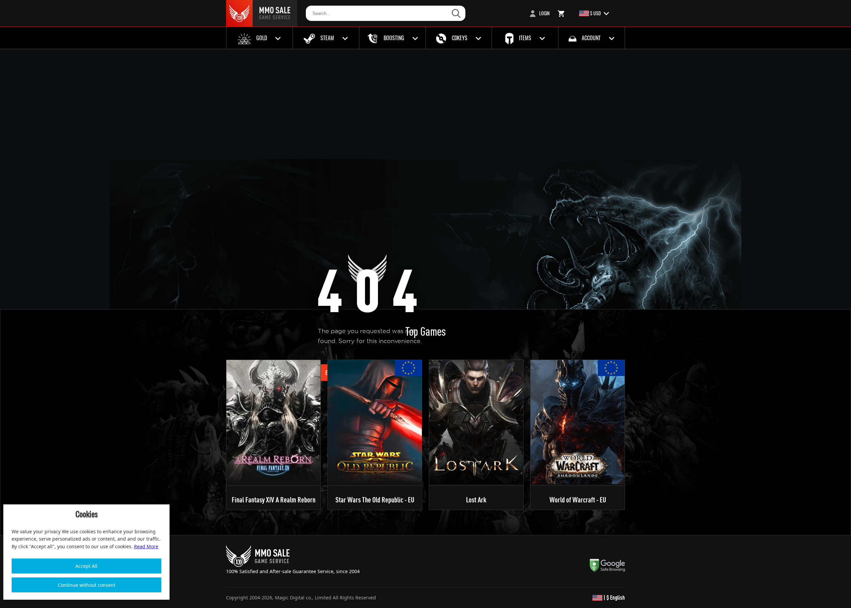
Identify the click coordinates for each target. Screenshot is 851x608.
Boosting (394, 38)
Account (591, 38)
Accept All (86, 566)
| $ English (613, 597)
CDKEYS (459, 38)
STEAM (327, 38)
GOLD (261, 38)
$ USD (595, 13)
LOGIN (543, 13)
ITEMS (525, 38)
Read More (146, 546)
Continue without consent (86, 585)
